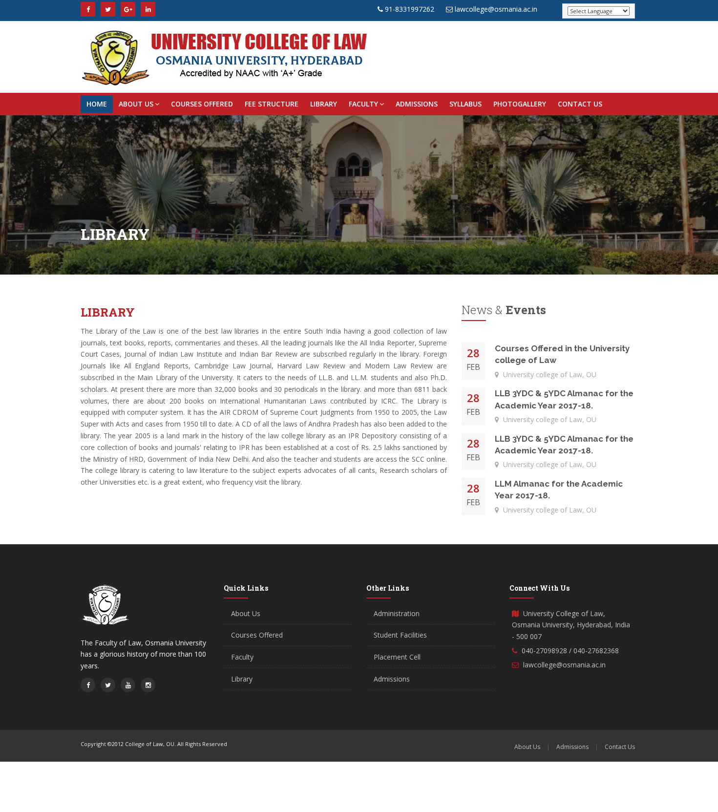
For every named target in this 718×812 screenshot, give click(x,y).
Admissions (417, 103)
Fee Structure (271, 103)
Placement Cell (397, 657)
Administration (397, 613)
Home (96, 103)
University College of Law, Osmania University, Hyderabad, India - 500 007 (571, 625)
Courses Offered (202, 103)
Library (323, 103)
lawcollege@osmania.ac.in (496, 9)
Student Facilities (400, 635)
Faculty (363, 103)
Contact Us (580, 103)
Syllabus (465, 103)
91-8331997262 (409, 9)
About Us (136, 103)
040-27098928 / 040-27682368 (570, 650)
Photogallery (519, 103)
